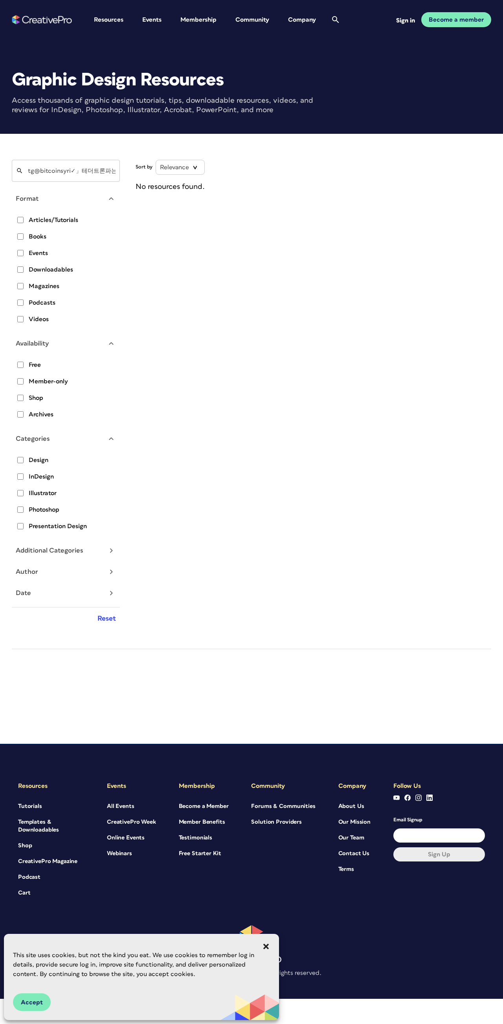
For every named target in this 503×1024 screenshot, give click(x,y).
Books (37, 236)
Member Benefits (202, 822)
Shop (36, 398)
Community (252, 20)
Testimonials (195, 838)
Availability (32, 343)
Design (38, 460)
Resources (108, 20)
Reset (106, 618)
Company (302, 20)
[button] (266, 946)
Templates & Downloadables (38, 826)
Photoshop (44, 509)
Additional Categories (49, 550)
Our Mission (354, 822)
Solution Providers (276, 822)
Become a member (456, 20)
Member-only (48, 381)
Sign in (405, 20)
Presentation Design (58, 526)
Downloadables (51, 269)
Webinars (119, 853)
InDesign (41, 476)
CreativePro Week (131, 822)
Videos (39, 319)
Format (27, 198)
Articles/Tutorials (53, 220)
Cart (24, 893)
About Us (351, 806)
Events (152, 20)
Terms (346, 869)
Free (35, 365)
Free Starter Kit (200, 853)
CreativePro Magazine (47, 861)
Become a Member (204, 806)
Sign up (439, 854)
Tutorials (30, 806)
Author (27, 571)
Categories (33, 438)
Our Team (351, 838)
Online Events (126, 838)
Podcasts (42, 302)
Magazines (44, 286)
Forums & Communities (283, 806)
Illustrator (43, 493)
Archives (41, 414)
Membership (198, 20)
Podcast (29, 877)
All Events (120, 806)
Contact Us (354, 853)
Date (23, 593)
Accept (32, 1002)
